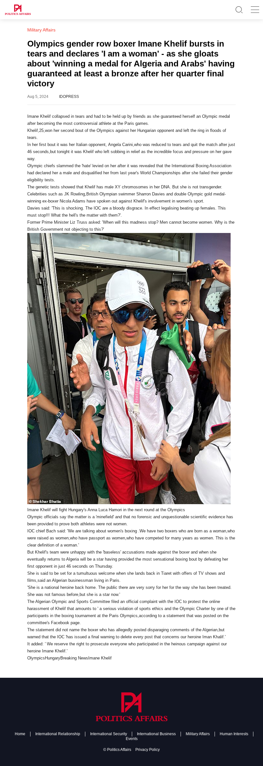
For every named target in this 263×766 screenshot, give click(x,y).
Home (20, 734)
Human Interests (234, 734)
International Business (156, 734)
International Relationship (57, 734)
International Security (108, 734)
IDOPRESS (69, 96)
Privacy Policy (147, 749)
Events (132, 738)
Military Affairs (198, 734)
